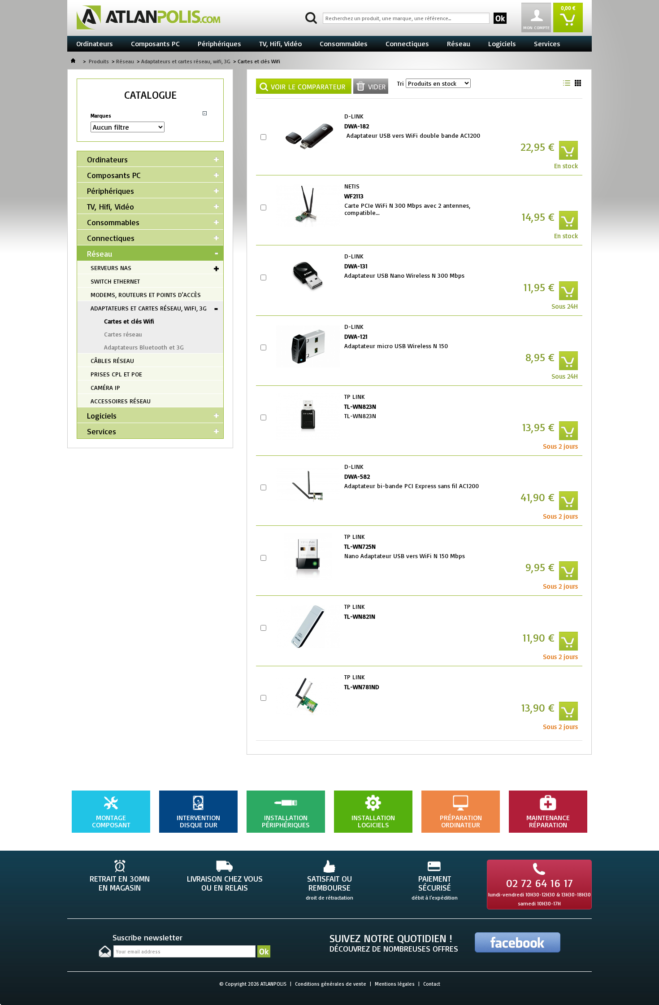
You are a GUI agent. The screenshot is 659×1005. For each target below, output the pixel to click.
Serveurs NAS (111, 267)
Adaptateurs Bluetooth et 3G (144, 347)
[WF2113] (308, 206)
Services (547, 43)
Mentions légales (395, 984)
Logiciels (502, 43)
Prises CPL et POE (116, 374)
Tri (400, 83)
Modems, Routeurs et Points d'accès (146, 294)
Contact (431, 984)
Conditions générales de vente (330, 984)
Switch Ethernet (115, 281)
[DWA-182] (308, 136)
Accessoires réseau (121, 401)
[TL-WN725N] (308, 556)
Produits (99, 61)
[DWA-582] (308, 486)
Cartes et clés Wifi (129, 321)
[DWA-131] (308, 276)
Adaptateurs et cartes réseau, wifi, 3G (185, 61)
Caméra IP (105, 387)
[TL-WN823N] (308, 416)
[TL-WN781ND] (308, 697)
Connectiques (407, 43)
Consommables (344, 43)
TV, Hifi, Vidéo (280, 43)
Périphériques (219, 43)
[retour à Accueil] (73, 61)
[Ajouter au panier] (568, 150)
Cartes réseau (123, 334)
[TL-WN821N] (308, 626)
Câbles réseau (112, 360)
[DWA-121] (308, 346)
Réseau (458, 43)
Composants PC (155, 43)
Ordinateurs (94, 43)
